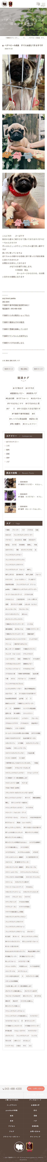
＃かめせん (29, 887)
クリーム (8, 644)
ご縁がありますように (20, 644)
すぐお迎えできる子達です (27, 693)
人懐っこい (17, 1040)
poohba (7, 589)
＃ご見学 (22, 758)
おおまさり (32, 540)
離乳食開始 (8, 629)
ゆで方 (14, 545)
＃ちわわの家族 (24, 902)
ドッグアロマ (33, 639)
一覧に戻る (23, 369)
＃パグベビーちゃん (11, 817)
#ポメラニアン (27, 996)
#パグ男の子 (18, 388)
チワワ (7, 897)
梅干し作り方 (9, 574)
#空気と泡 (33, 418)
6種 (17, 550)
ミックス (34, 1036)
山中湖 (21, 698)
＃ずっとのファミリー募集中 (14, 857)
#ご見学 (7, 936)
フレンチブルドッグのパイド (14, 922)
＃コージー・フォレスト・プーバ (15, 812)
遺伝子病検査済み (30, 688)
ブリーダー (15, 530)
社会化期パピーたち (29, 738)
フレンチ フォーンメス (12, 654)
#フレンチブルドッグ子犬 (30, 936)
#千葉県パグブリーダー (27, 956)
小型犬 (18, 1046)
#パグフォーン (23, 398)
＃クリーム (8, 882)
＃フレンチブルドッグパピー (14, 807)
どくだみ (30, 624)
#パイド (27, 798)
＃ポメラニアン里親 (32, 976)
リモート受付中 (20, 728)
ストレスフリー (28, 713)
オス (24, 1046)
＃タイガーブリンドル (33, 877)
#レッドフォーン (10, 961)
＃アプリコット (22, 971)
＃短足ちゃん (23, 966)
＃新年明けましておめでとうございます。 (18, 763)
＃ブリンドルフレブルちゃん (29, 872)
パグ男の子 (32, 678)
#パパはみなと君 (32, 403)
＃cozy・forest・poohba (12, 788)
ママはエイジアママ (11, 723)
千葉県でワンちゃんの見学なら (15, 336)
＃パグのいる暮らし (27, 1001)
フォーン (38, 574)
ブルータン (34, 718)
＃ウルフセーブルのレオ (22, 768)
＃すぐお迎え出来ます (12, 976)
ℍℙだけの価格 (35, 733)
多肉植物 (22, 545)
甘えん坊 (8, 1040)
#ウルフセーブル (31, 867)
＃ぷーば (24, 783)
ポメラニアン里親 (16, 604)
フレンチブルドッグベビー (13, 555)
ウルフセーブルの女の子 (12, 996)
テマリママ (8, 579)
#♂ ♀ (11, 408)
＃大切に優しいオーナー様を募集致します (18, 986)
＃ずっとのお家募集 (11, 981)
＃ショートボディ (10, 966)
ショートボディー (20, 579)
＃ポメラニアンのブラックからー (15, 917)
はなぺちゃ (8, 693)
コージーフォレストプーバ (13, 594)
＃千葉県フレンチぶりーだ (13, 1026)
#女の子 (15, 1001)
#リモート (16, 936)
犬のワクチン (9, 550)
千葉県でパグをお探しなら (13, 342)
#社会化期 (10, 398)
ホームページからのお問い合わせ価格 (17, 733)
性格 (37, 530)
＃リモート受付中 (10, 758)
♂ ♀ (8, 708)
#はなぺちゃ (36, 398)
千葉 (6, 678)
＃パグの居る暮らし (11, 847)
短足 (19, 659)
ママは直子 (36, 659)
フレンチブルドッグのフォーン (15, 926)
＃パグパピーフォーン (12, 1021)
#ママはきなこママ (15, 403)
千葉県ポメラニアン (29, 649)
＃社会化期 (30, 753)
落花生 (7, 545)
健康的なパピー (28, 664)
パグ (18, 360)
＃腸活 (36, 763)
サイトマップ (35, 1137)
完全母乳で (34, 723)
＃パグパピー (34, 1016)
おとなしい (26, 1040)
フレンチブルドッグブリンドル (15, 560)
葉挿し (29, 545)
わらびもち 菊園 (20, 540)
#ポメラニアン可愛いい (12, 1006)
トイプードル (9, 1046)
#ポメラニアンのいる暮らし (14, 837)
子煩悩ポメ (8, 728)
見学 (14, 360)
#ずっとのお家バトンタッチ (14, 832)
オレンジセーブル (10, 609)
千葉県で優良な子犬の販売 (13, 322)
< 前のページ (8, 369)
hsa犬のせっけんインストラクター (16, 639)
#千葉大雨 (8, 1031)
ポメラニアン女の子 (31, 991)
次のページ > (38, 369)
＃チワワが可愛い (24, 907)
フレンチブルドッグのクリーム (15, 931)
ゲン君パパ (32, 579)
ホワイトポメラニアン (12, 614)
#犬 (33, 413)
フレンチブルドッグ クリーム (26, 584)
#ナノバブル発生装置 (18, 418)
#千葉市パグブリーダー (22, 862)
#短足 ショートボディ (24, 822)
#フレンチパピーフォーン (30, 941)
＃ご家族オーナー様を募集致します (16, 778)
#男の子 (7, 1001)
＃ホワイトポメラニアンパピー (15, 753)
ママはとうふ (9, 599)
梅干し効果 (29, 574)
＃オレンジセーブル (20, 748)
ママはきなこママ (28, 669)
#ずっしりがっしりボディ (13, 827)
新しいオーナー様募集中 (13, 649)
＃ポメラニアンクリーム (13, 892)
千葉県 (7, 530)
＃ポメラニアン (10, 743)
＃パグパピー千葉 (23, 961)
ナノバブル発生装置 (29, 708)
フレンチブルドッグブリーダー (23, 535)
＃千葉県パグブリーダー (32, 1026)
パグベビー (8, 540)
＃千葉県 (20, 743)
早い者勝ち (17, 713)
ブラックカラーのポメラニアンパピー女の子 (19, 793)
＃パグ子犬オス (10, 852)
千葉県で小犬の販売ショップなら (16, 315)
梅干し (29, 569)
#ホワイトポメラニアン (12, 941)
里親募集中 (17, 708)
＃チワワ (27, 897)
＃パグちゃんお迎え (24, 852)
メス (30, 1046)
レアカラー (25, 718)
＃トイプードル (10, 971)
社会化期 (35, 674)
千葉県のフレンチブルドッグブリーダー (24, 589)
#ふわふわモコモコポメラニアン (15, 951)
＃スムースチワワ (19, 1031)
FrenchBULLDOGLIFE (10, 698)
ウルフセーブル (24, 609)
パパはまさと (25, 723)
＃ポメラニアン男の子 (22, 882)
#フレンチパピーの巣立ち (19, 802)
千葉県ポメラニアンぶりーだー (15, 634)
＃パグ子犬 (29, 807)
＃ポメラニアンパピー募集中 (14, 867)
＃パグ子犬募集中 (34, 842)
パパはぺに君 (29, 594)
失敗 (35, 545)
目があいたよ (19, 629)
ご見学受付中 (20, 599)
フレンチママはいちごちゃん (14, 684)
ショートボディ (10, 659)
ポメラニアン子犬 (26, 550)
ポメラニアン (9, 1036)
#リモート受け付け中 (11, 946)
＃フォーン (24, 817)
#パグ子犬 (30, 388)
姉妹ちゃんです (10, 703)
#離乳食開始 (36, 798)
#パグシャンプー (30, 1021)
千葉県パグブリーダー (33, 629)
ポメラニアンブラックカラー (14, 619)
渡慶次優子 (30, 634)
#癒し (7, 802)
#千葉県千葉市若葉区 (21, 413)
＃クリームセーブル (11, 872)
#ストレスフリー (30, 423)
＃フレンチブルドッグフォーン (15, 1011)
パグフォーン (22, 678)
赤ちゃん (24, 614)
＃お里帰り (8, 768)
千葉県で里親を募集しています (15, 329)
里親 (11, 360)
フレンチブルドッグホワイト (14, 564)
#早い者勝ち (15, 423)
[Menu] (43, 3)
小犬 (3, 360)
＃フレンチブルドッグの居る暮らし (16, 1016)
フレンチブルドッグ (22, 1036)
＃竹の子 (35, 852)
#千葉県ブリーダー (11, 956)
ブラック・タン (17, 897)
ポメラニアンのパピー (12, 718)
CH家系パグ (26, 659)
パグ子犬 (30, 530)
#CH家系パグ (32, 393)
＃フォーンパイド (32, 773)
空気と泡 (8, 713)
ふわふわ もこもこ (31, 604)
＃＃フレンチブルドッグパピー (15, 773)
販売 (7, 360)
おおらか (8, 535)
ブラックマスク (28, 654)
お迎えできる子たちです (13, 738)
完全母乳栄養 (9, 584)
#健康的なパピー (17, 393)
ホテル (13, 678)
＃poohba (8, 748)
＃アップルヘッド (10, 902)
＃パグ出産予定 (35, 966)
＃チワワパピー (33, 1031)
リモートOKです (32, 599)
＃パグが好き (25, 847)
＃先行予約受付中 (35, 817)
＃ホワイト (8, 862)
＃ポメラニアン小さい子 (30, 892)
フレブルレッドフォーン (12, 669)
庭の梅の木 (19, 574)
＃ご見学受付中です (32, 857)
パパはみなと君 (10, 674)
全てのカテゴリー (12, 441)
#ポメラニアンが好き (31, 832)
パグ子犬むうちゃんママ (13, 664)
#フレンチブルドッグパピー (14, 798)
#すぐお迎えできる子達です (28, 408)
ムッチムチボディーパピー (13, 688)
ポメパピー (30, 931)
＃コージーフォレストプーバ (14, 887)
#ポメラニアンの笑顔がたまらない (16, 842)
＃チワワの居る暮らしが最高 (14, 912)
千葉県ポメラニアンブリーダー (15, 624)
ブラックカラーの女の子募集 (14, 877)
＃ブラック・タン (10, 907)
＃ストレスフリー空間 (12, 783)
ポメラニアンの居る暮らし (13, 991)
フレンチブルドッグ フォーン (15, 569)
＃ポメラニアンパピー (33, 743)
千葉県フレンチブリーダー (26, 703)
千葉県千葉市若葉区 (24, 674)
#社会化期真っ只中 (34, 951)
